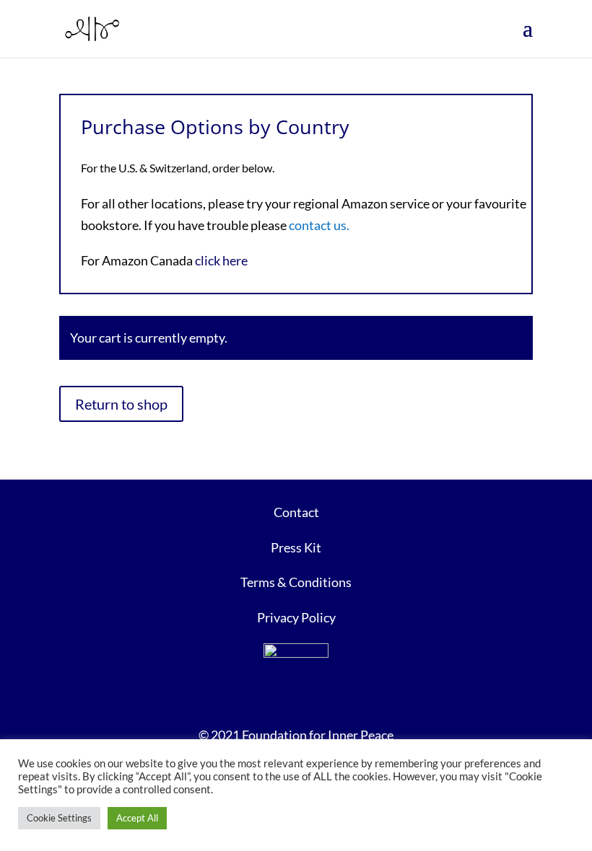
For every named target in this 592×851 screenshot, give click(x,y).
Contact (296, 512)
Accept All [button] (137, 818)
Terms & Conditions (296, 582)
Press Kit (296, 547)
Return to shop (121, 404)
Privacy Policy (296, 617)
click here (221, 260)
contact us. (319, 225)
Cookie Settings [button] (59, 818)
